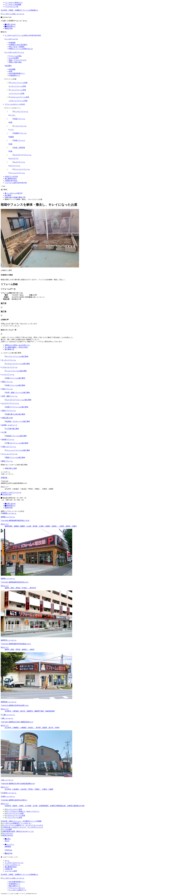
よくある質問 (14, 58)
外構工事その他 (10, 468)
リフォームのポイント (15, 104)
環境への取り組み (15, 62)
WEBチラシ (11, 176)
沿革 (10, 71)
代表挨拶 (12, 42)
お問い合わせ (11, 24)
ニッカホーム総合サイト (14, 2)
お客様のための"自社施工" (18, 44)
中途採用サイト (14, 75)
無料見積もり (10, 26)
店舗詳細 (4, 477)
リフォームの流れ (15, 56)
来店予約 (9, 28)
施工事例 (11, 178)
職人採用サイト (14, 886)
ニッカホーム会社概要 (13, 4)
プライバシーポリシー (17, 888)
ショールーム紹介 (16, 182)
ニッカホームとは (11, 39)
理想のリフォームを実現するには (21, 49)
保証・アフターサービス (17, 60)
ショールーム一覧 (11, 6)
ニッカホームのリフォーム (23, 35)
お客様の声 (11, 180)
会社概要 (12, 69)
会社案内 (8, 66)
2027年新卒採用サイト (17, 73)
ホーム (7, 860)
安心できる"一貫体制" (17, 47)
